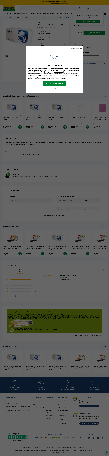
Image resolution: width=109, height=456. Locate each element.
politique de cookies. (61, 78)
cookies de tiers (58, 72)
